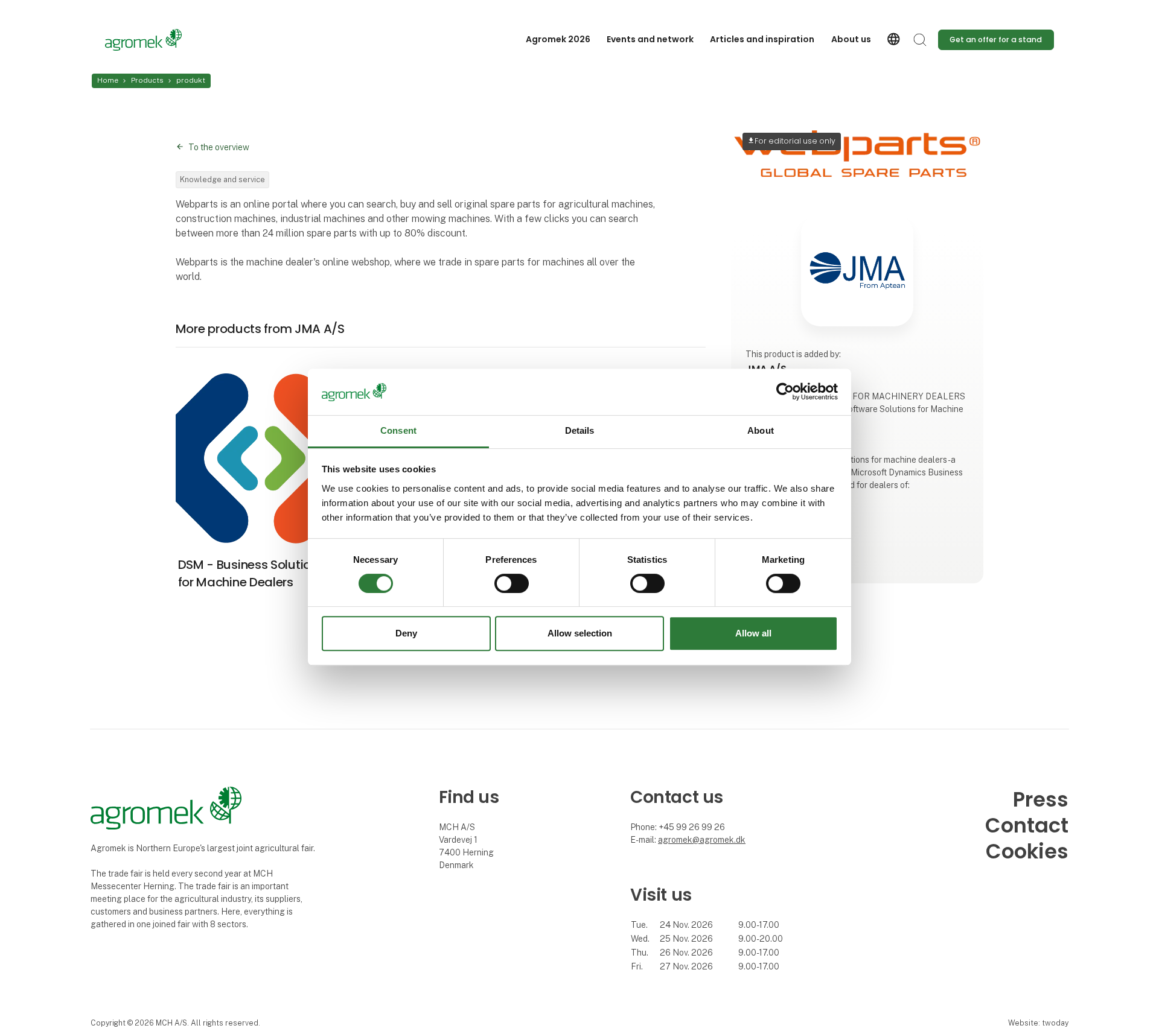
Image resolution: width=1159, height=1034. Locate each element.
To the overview (218, 147)
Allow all (753, 633)
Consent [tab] (398, 430)
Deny (406, 633)
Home (107, 80)
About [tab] (760, 430)
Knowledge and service (222, 179)
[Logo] (153, 40)
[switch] (511, 583)
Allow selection (580, 633)
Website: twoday (1038, 1022)
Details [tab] (580, 430)
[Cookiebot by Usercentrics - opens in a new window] (785, 392)
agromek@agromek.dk (702, 840)
